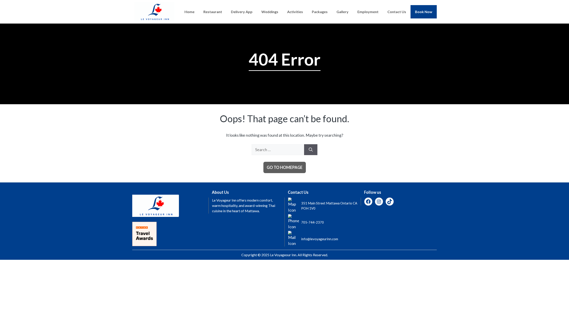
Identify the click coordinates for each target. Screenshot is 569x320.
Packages (320, 12)
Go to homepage (285, 167)
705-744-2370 (312, 222)
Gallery (343, 12)
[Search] (310, 149)
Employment (368, 12)
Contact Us (396, 12)
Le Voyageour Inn (283, 255)
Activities (295, 12)
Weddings (269, 12)
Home (189, 12)
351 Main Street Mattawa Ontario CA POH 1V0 (329, 205)
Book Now (423, 12)
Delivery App (241, 12)
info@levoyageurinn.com (319, 239)
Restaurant (212, 12)
